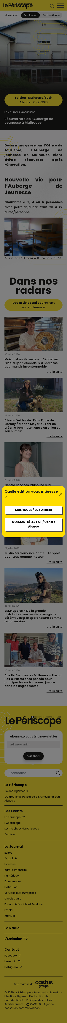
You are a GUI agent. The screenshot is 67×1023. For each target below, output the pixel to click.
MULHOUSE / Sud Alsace (33, 510)
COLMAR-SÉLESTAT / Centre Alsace (33, 524)
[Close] (61, 494)
